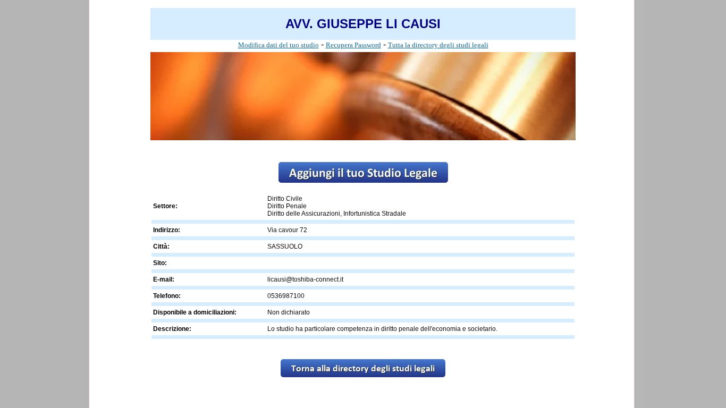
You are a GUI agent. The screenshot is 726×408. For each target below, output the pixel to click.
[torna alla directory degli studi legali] (363, 374)
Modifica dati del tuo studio (278, 45)
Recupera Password (353, 45)
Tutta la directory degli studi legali (438, 45)
